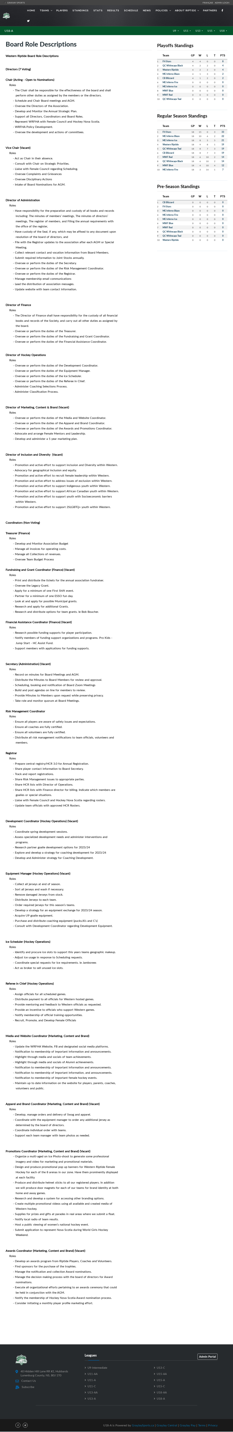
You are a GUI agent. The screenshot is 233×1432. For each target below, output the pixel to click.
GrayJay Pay (188, 1425)
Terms (202, 1425)
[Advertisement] (192, 279)
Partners (210, 10)
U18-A (9, 31)
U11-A (92, 1380)
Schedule (131, 10)
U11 (186, 30)
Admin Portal (207, 1357)
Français (208, 2)
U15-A (161, 1380)
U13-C (161, 1367)
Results (113, 10)
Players (62, 10)
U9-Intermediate (97, 1367)
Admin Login (222, 2)
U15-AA (162, 1374)
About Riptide (185, 10)
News (147, 10)
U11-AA (93, 1374)
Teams (44, 10)
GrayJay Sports (16, 2)
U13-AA (93, 1392)
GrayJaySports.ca (143, 1425)
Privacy (213, 1425)
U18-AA (162, 1392)
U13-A (92, 1398)
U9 (175, 30)
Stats (98, 10)
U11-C (92, 1386)
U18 (222, 30)
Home (31, 10)
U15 (210, 30)
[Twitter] (28, 21)
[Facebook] (222, 10)
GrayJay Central (167, 1425)
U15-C (161, 1386)
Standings (80, 10)
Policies (162, 10)
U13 (198, 30)
